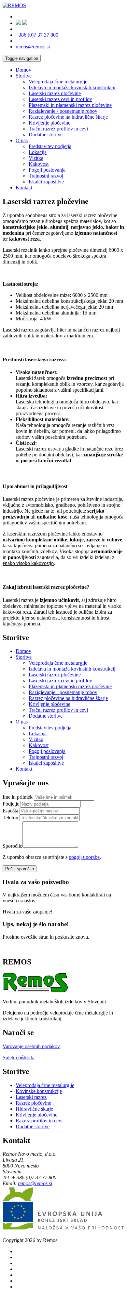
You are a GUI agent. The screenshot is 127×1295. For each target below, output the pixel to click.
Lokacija (38, 152)
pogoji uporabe (84, 857)
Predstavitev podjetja (50, 146)
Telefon (10, 817)
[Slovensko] (18, 23)
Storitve (24, 75)
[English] (24, 23)
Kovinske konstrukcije (39, 1091)
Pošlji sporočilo (19, 868)
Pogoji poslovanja (47, 170)
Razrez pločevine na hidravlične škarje (68, 117)
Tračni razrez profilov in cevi (58, 128)
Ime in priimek (18, 797)
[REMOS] (14, 5)
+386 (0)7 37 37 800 (37, 35)
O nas (22, 140)
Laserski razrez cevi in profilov (60, 99)
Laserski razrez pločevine (55, 93)
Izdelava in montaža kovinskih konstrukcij (72, 87)
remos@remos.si (33, 46)
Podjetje (11, 804)
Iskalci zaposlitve (46, 181)
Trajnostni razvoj (46, 176)
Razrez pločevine (33, 1103)
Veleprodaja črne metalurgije (58, 81)
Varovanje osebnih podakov (31, 1046)
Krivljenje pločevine (49, 123)
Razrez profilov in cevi (39, 1120)
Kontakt (24, 187)
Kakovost (39, 164)
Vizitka (36, 158)
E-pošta (10, 810)
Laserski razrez (31, 1097)
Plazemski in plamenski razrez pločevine (70, 105)
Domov (23, 70)
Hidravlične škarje (34, 1109)
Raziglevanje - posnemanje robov (63, 111)
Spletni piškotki (19, 1057)
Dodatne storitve (46, 134)
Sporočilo (12, 846)
